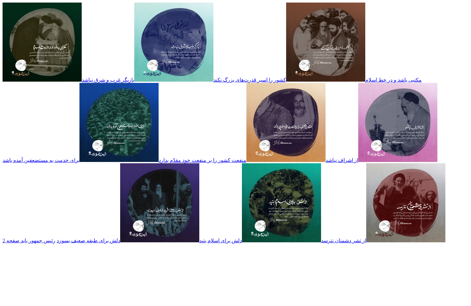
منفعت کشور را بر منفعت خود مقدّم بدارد (202, 160)
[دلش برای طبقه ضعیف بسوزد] (159, 240)
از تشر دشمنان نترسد (343, 240)
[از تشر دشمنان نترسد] (405, 240)
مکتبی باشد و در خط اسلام (393, 80)
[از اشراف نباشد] (397, 160)
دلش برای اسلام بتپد (220, 240)
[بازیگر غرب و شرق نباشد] (173, 80)
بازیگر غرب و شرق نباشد (108, 80)
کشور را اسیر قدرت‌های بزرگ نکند (249, 80)
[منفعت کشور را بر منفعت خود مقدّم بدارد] (286, 160)
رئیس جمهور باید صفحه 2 (29, 240)
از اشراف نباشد (342, 160)
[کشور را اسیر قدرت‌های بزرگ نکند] (325, 80)
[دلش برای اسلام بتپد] (281, 240)
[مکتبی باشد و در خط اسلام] (42, 80)
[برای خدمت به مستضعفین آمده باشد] (119, 160)
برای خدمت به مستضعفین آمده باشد (41, 160)
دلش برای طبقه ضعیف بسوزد (88, 240)
